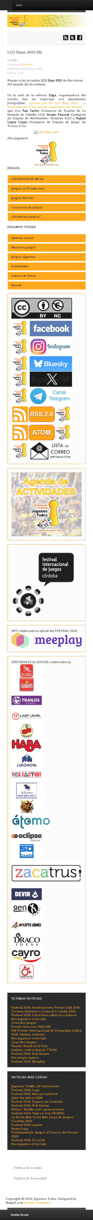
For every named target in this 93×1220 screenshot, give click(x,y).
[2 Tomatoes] (26, 730)
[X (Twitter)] (41, 379)
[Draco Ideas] (26, 939)
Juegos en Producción (27, 188)
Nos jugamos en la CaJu (28, 1019)
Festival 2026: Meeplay (28, 1061)
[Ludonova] (26, 759)
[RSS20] (41, 414)
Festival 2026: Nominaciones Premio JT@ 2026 (45, 1007)
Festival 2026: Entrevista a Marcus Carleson (44, 1015)
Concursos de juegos (27, 207)
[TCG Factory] (26, 774)
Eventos (27, 64)
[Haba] (26, 745)
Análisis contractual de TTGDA (34, 1050)
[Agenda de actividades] (46, 504)
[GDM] (26, 806)
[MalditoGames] (26, 924)
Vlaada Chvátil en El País (29, 1046)
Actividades (20, 266)
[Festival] (43, 582)
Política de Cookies (28, 1168)
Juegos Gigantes (23, 256)
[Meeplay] (46, 640)
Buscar (16, 285)
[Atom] (41, 432)
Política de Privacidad (30, 1178)
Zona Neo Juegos (24, 1022)
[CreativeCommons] (41, 308)
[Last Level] (26, 715)
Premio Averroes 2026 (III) (31, 1026)
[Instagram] (41, 346)
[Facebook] (41, 328)
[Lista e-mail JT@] (41, 450)
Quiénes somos (22, 238)
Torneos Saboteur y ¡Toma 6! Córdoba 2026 (43, 1011)
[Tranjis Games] (26, 700)
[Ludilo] (26, 670)
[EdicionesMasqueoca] (26, 790)
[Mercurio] (26, 971)
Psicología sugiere (25, 1057)
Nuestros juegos (23, 247)
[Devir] (26, 893)
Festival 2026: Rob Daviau (30, 1053)
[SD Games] (26, 850)
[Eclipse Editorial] (26, 836)
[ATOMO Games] (30, 821)
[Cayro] (26, 955)
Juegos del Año (22, 198)
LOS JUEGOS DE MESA (27, 179)
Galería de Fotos (23, 275)
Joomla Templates (37, 1202)
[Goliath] (26, 684)
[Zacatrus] (46, 872)
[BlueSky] (41, 363)
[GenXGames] (26, 908)
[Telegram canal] (41, 395)
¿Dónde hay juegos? (25, 216)
